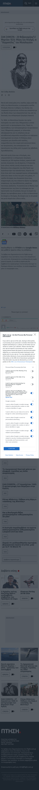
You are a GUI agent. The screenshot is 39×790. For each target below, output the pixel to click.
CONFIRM (11, 448)
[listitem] (19, 367)
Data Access (19, 455)
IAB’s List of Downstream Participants (21, 361)
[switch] (32, 371)
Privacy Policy (30, 455)
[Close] (35, 335)
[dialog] (19, 395)
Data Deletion (9, 455)
